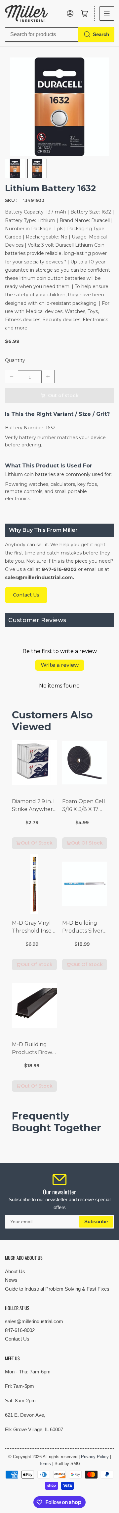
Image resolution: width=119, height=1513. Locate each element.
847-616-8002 (20, 1330)
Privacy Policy (95, 1456)
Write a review (60, 665)
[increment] (48, 376)
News (11, 1280)
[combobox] (59, 34)
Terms (45, 1463)
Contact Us (17, 1339)
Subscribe (96, 1221)
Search (101, 34)
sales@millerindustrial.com (34, 1321)
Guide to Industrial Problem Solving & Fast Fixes (57, 1289)
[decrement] (11, 376)
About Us (15, 1271)
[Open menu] (106, 13)
